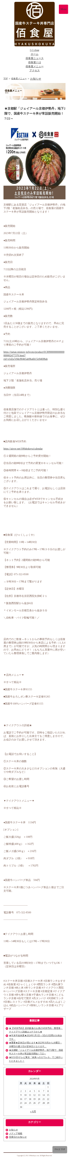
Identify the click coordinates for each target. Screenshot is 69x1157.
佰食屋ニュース (35, 58)
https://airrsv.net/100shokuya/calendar (23, 448)
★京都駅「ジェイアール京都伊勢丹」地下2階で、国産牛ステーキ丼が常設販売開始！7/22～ (35, 113)
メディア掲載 (15, 1133)
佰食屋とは (34, 62)
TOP (5, 78)
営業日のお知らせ (18, 1137)
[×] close (34, 50)
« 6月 (33, 1111)
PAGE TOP (60, 1149)
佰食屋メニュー (35, 66)
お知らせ (35, 78)
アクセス (34, 70)
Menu (63, 9)
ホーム (34, 54)
